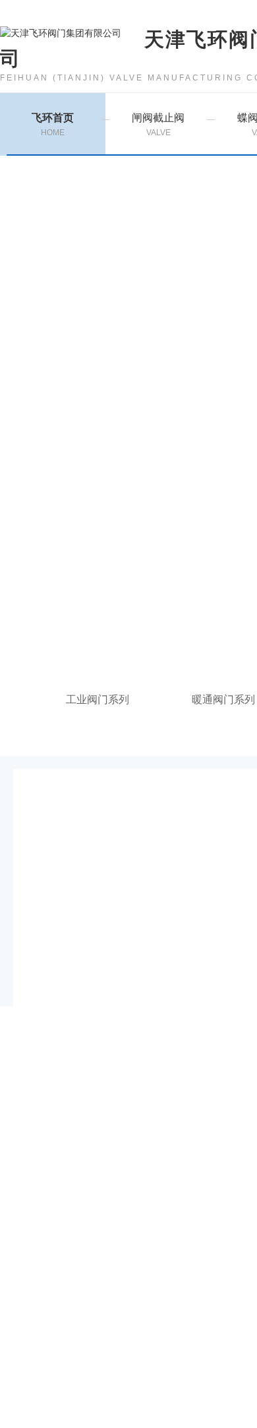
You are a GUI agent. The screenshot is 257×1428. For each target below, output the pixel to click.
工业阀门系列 (97, 699)
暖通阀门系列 (223, 699)
